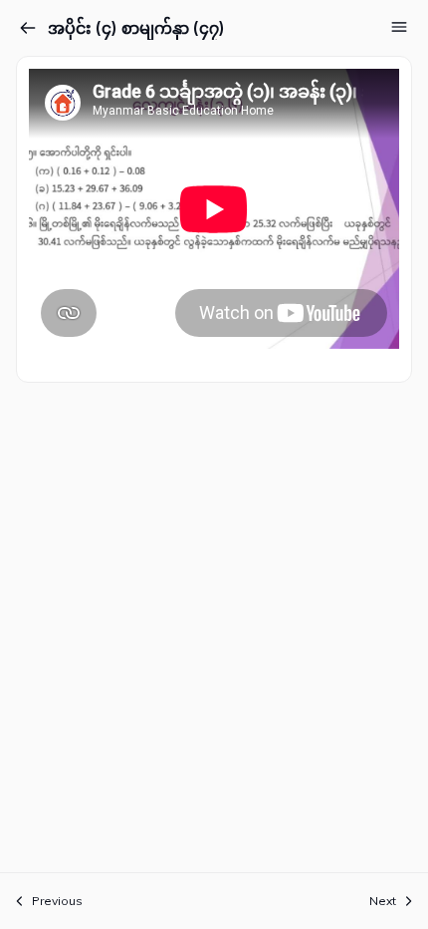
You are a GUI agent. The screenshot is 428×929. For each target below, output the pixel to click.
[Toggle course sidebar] (399, 27)
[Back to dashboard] (28, 28)
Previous (57, 900)
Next (382, 900)
